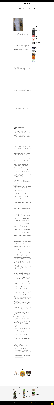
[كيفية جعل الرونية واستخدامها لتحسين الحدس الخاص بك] (28, 372)
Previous (12, 373)
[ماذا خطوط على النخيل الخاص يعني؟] (16, 372)
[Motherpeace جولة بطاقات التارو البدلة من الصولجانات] (22, 374)
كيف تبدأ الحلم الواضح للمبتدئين (28, 396)
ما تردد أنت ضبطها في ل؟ (37, 59)
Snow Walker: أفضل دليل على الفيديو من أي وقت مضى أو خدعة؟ (37, 51)
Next (31, 373)
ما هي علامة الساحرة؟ (37, 394)
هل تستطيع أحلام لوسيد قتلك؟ (18, 397)
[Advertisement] (22, 13)
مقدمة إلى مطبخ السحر (18, 393)
